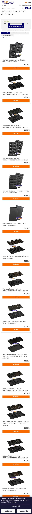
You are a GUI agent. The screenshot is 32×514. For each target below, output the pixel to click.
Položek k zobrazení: (16, 26)
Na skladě (6, 21)
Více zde (14, 502)
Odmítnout (8, 511)
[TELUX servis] (8, 2)
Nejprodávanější (7, 35)
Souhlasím (24, 511)
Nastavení (16, 506)
